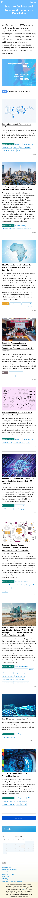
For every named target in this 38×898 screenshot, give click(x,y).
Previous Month (3, 836)
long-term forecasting (8, 679)
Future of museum (17, 588)
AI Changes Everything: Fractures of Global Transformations (17, 413)
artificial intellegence (19, 442)
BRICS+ (31, 670)
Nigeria (30, 307)
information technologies (8, 228)
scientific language (19, 509)
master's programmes (21, 307)
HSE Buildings (5, 879)
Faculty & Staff (5, 876)
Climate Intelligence (7, 673)
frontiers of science (25, 147)
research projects (7, 147)
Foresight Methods (20, 676)
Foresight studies (6, 588)
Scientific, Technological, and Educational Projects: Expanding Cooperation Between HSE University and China (17, 347)
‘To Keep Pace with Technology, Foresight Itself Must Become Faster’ (17, 188)
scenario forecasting (7, 682)
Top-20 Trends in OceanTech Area (16, 718)
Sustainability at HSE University (9, 869)
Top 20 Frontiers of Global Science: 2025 (16, 125)
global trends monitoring (8, 150)
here (19, 888)
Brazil (17, 804)
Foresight (16, 147)
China (17, 376)
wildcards (4, 591)
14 (24, 846)
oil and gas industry (20, 679)
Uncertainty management (21, 682)
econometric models (7, 676)
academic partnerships (8, 376)
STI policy (23, 804)
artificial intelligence (7, 509)
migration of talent (28, 588)
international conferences (24, 228)
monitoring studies (28, 144)
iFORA (18, 150)
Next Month (33, 836)
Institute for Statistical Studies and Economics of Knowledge (19, 9)
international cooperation (15, 373)
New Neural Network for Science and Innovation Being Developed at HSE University (18, 481)
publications (18, 144)
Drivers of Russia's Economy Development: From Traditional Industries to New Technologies (15, 547)
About (4, 862)
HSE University (8, 2)
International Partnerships (8, 874)
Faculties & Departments (8, 872)
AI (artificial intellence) (8, 804)
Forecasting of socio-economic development (13, 585)
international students (7, 307)
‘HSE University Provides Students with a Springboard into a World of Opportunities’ (16, 267)
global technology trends (8, 737)
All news (18, 818)
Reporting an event (20, 225)
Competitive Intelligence (21, 673)
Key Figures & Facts (6, 867)
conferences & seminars (21, 581)
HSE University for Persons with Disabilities (12, 881)
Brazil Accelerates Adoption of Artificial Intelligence (14, 774)
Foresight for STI (30, 585)
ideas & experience (15, 303)
